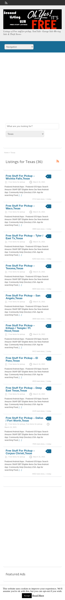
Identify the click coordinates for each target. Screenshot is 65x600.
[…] (20, 195)
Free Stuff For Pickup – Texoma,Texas (20, 267)
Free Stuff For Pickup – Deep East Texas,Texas (24, 389)
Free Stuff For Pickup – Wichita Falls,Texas (20, 177)
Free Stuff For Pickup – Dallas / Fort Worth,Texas (24, 419)
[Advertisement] (32, 86)
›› (43, 482)
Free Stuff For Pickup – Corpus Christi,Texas (20, 452)
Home (6, 153)
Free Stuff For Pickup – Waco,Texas (20, 207)
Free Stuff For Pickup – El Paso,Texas (22, 359)
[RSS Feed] (6, 2)
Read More (38, 595)
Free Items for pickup (17, 182)
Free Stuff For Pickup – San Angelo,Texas (23, 297)
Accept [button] (27, 595)
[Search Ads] (10, 142)
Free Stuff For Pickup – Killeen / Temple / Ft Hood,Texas (20, 328)
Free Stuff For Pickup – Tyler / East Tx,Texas (24, 237)
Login (57, 3)
